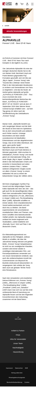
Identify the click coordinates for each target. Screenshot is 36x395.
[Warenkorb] (21, 4)
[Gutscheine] (17, 4)
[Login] (27, 4)
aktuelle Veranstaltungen (17, 31)
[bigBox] (7, 3)
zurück (6, 25)
